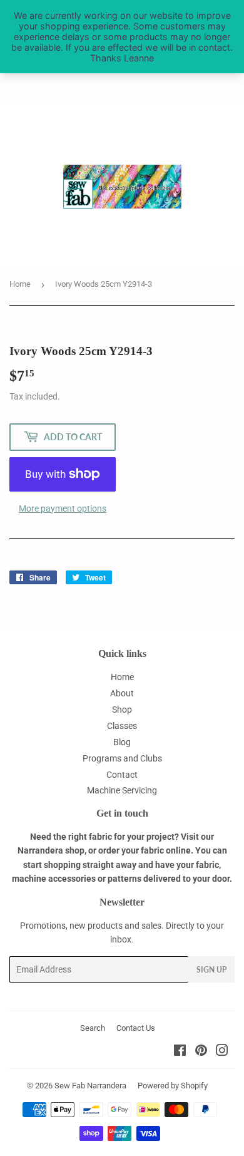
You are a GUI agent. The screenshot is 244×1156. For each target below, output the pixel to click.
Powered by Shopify (173, 1085)
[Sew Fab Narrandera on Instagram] (222, 1052)
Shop (122, 709)
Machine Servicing (122, 790)
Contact (122, 775)
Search (92, 1028)
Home (20, 284)
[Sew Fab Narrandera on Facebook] (179, 1052)
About (122, 693)
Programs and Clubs (122, 758)
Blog (122, 742)
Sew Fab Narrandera (90, 1085)
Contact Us (135, 1028)
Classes (122, 726)
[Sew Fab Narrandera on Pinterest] (201, 1052)
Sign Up (211, 969)
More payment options (62, 508)
